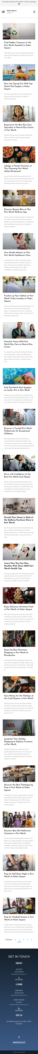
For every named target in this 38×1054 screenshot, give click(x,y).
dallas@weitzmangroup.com (19, 974)
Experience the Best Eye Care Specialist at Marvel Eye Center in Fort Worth (19, 127)
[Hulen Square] (3, 12)
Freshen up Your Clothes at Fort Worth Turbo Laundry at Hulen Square (18, 298)
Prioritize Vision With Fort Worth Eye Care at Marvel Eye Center (18, 344)
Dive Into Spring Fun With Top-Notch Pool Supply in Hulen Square (18, 86)
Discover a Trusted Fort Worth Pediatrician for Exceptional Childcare (18, 431)
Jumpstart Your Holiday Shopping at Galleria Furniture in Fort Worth (18, 741)
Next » (20, 942)
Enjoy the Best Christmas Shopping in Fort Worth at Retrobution (16, 652)
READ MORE (7, 61)
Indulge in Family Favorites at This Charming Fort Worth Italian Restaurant (18, 168)
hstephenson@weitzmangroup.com (19, 1004)
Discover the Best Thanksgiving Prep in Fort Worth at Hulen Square (18, 787)
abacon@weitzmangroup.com (19, 995)
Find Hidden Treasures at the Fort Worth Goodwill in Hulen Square (17, 45)
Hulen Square (12, 10)
